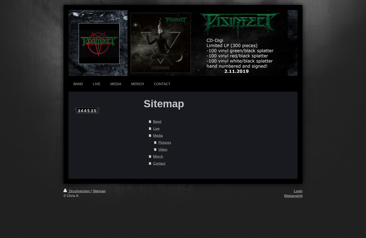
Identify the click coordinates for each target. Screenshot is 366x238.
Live (156, 128)
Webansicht (293, 196)
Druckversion (79, 191)
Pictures (164, 142)
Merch (158, 156)
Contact (159, 163)
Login (298, 191)
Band (157, 121)
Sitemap (99, 191)
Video (162, 149)
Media (158, 135)
